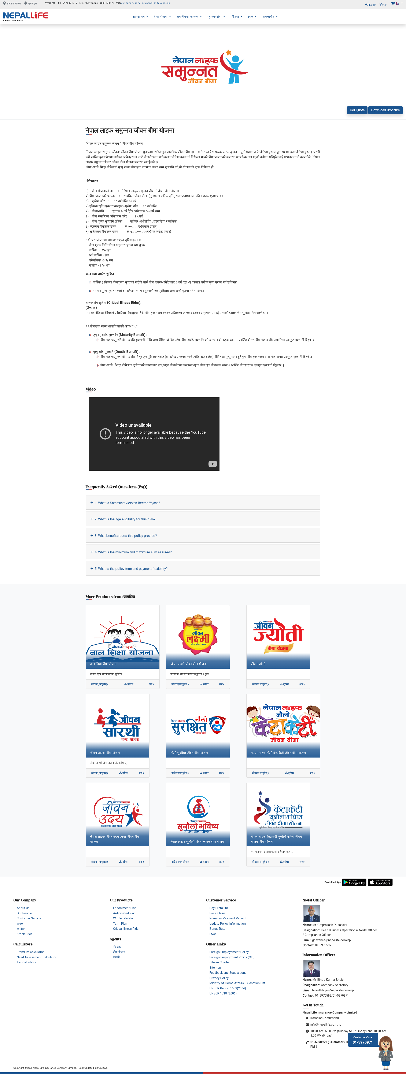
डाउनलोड (268, 17)
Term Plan (120, 923)
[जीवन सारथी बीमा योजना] (117, 725)
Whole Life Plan (123, 918)
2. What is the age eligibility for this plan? (124, 519)
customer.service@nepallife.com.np (145, 3)
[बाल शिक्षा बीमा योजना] (122, 637)
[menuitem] (141, 16)
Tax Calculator (26, 962)
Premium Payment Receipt (228, 918)
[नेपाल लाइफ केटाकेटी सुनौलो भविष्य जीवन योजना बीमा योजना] (278, 814)
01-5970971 (363, 1040)
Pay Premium (219, 908)
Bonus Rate (217, 929)
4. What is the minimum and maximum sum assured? (133, 552)
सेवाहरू (117, 947)
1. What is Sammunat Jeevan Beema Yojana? (127, 503)
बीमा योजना (161, 17)
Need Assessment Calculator (36, 957)
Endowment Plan (124, 908)
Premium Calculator (30, 952)
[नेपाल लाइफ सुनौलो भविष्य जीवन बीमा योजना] (198, 814)
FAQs (213, 934)
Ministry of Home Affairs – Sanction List (237, 983)
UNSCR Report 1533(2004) (228, 988)
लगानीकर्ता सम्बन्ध (188, 17)
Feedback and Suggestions (228, 973)
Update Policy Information (228, 923)
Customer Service (29, 918)
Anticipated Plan (124, 913)
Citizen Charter (220, 962)
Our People (24, 913)
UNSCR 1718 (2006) (223, 993)
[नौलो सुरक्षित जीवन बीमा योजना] (198, 725)
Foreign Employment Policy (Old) (232, 957)
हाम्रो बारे (139, 17)
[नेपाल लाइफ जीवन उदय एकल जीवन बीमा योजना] (117, 814)
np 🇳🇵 (395, 3)
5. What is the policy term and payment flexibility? (131, 569)
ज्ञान (251, 17)
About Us (23, 908)
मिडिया (235, 17)
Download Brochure (385, 110)
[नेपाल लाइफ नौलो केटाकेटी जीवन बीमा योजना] (283, 725)
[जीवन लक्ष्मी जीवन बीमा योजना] (198, 637)
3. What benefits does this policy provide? (125, 536)
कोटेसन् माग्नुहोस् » (99, 684)
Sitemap (215, 967)
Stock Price (25, 934)
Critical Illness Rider (126, 929)
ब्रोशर (130, 684)
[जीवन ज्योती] (278, 637)
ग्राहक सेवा (214, 17)
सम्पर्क (20, 923)
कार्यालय (21, 929)
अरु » (151, 684)
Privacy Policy (219, 978)
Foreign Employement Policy (229, 952)
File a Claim (217, 913)
